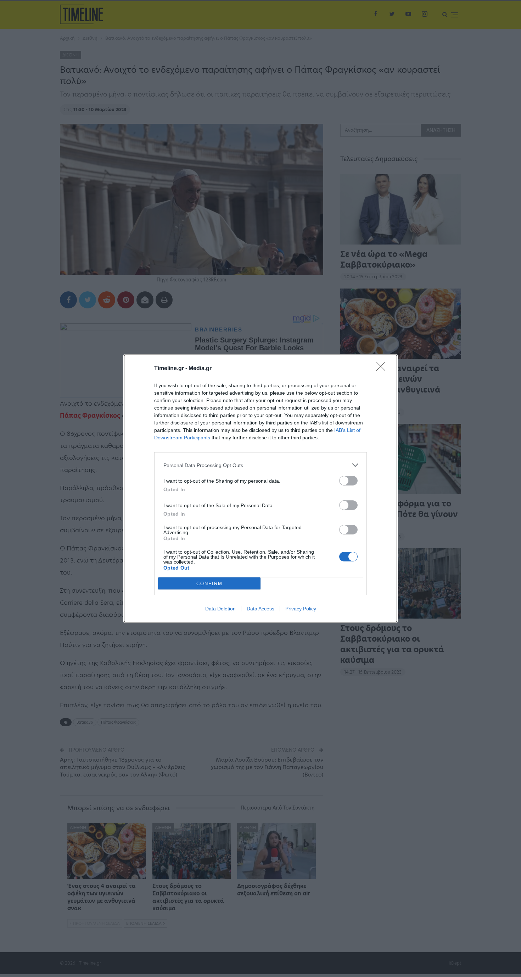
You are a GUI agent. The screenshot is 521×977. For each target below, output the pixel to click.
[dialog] (260, 488)
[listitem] (260, 465)
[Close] (383, 368)
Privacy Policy (300, 608)
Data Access (260, 608)
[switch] (348, 480)
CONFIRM (209, 583)
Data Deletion (220, 608)
